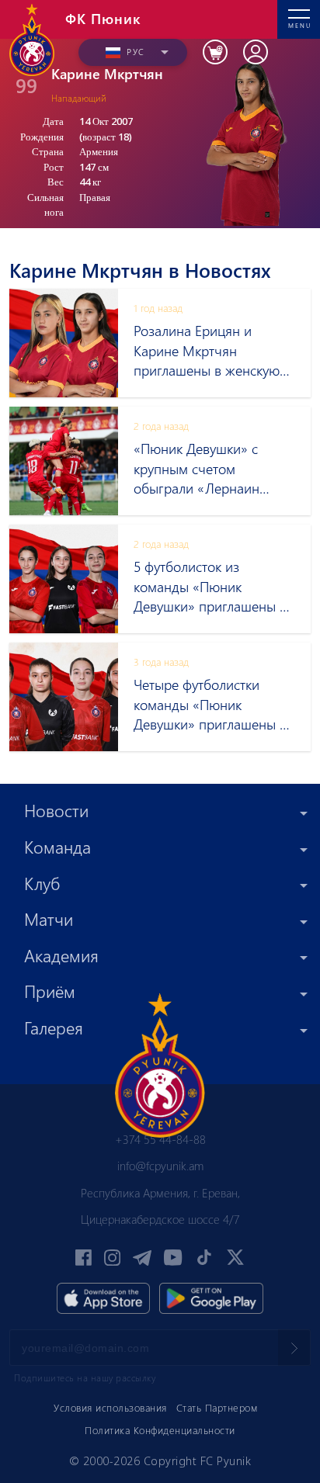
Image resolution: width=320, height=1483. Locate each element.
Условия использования (110, 1407)
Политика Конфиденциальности (160, 1429)
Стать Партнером (217, 1407)
